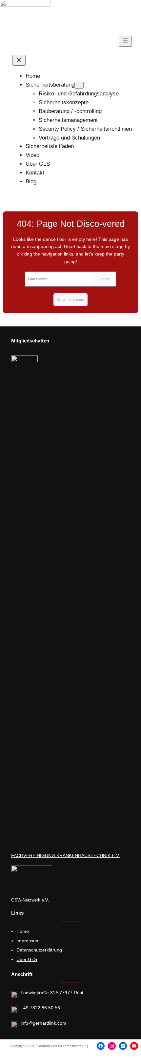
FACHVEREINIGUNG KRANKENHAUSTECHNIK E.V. (65, 855)
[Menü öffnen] (125, 41)
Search (103, 279)
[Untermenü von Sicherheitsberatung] (79, 85)
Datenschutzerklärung (39, 949)
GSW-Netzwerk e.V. (30, 900)
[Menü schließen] (19, 60)
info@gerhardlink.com (43, 1023)
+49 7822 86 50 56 (40, 1007)
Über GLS (26, 959)
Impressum (28, 940)
